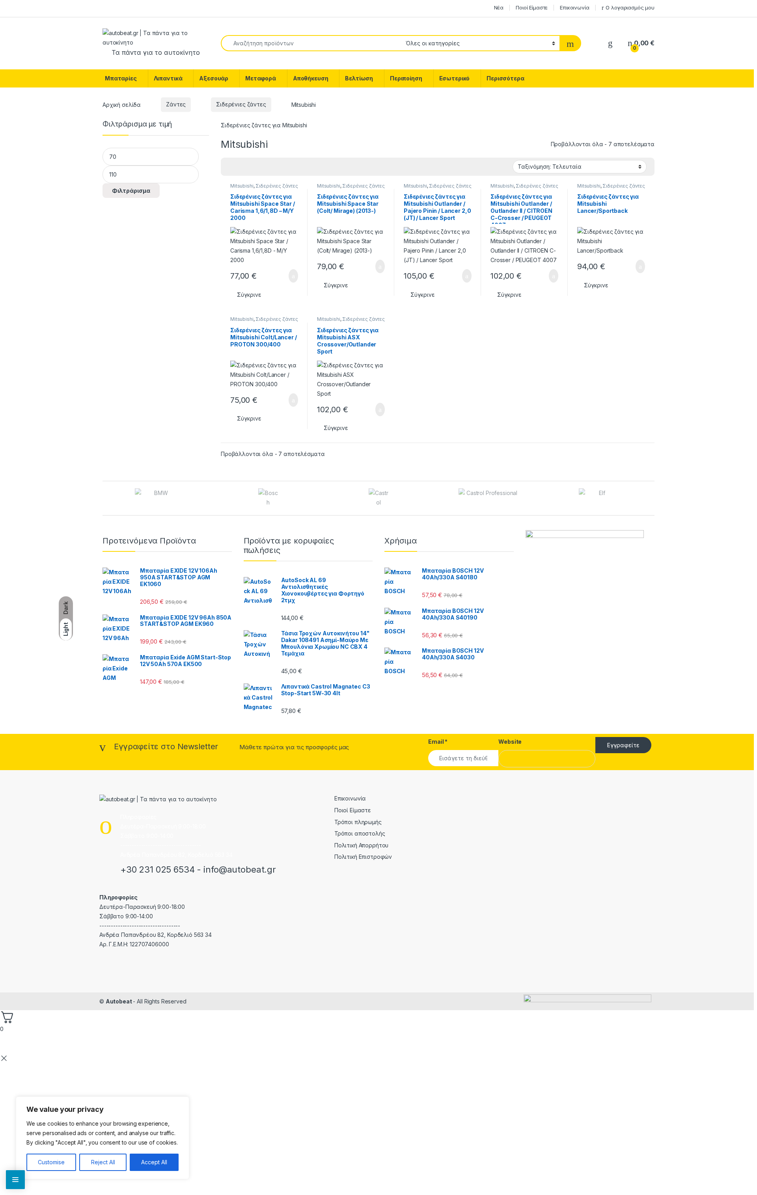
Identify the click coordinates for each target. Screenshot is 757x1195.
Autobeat (119, 1001)
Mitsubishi (242, 186)
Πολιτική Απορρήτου (361, 845)
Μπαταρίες (121, 78)
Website (510, 741)
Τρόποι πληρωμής (358, 822)
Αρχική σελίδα (122, 104)
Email (437, 741)
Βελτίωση (359, 78)
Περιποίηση (406, 78)
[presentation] (652, 499)
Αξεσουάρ (213, 78)
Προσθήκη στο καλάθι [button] (284, 276)
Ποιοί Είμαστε (532, 7)
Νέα (499, 7)
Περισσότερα (505, 78)
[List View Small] (265, 167)
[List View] (254, 167)
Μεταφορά (260, 78)
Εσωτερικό (454, 78)
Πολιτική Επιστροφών (363, 856)
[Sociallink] (102, 961)
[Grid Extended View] (243, 167)
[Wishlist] (610, 43)
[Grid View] (231, 167)
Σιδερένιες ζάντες (241, 104)
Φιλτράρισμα (131, 190)
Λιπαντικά (168, 78)
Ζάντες (176, 104)
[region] (102, 1137)
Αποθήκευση (310, 78)
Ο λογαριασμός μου (630, 7)
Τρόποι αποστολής (359, 833)
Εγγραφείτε (623, 745)
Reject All (103, 1162)
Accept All (154, 1162)
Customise (51, 1162)
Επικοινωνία (574, 7)
